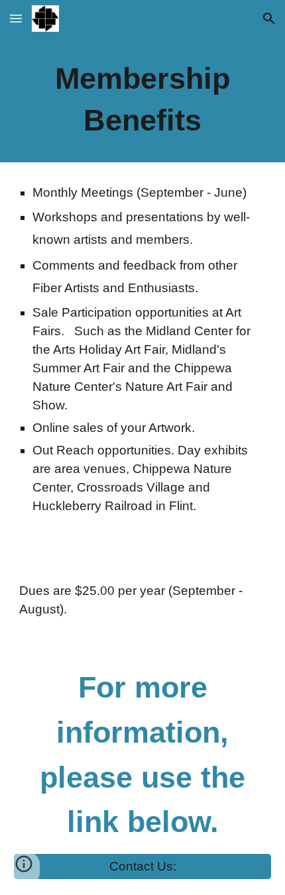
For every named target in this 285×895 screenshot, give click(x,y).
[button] (16, 18)
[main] (143, 99)
